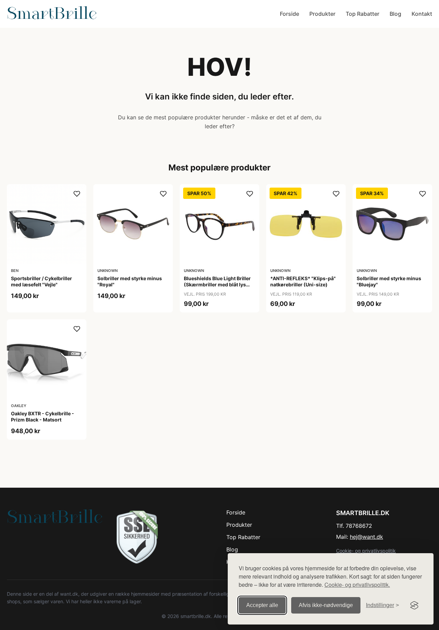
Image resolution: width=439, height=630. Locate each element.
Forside (289, 13)
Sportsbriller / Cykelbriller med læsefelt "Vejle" (41, 281)
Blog (395, 13)
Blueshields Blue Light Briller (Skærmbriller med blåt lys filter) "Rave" (217, 284)
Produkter (322, 13)
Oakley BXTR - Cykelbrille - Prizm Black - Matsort (42, 417)
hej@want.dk (366, 536)
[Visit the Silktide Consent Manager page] (414, 605)
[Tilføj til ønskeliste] (77, 194)
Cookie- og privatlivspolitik (366, 551)
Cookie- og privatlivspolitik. (357, 585)
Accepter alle (262, 605)
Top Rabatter (362, 13)
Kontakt (422, 13)
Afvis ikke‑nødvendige (326, 605)
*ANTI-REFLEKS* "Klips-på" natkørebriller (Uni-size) (303, 281)
